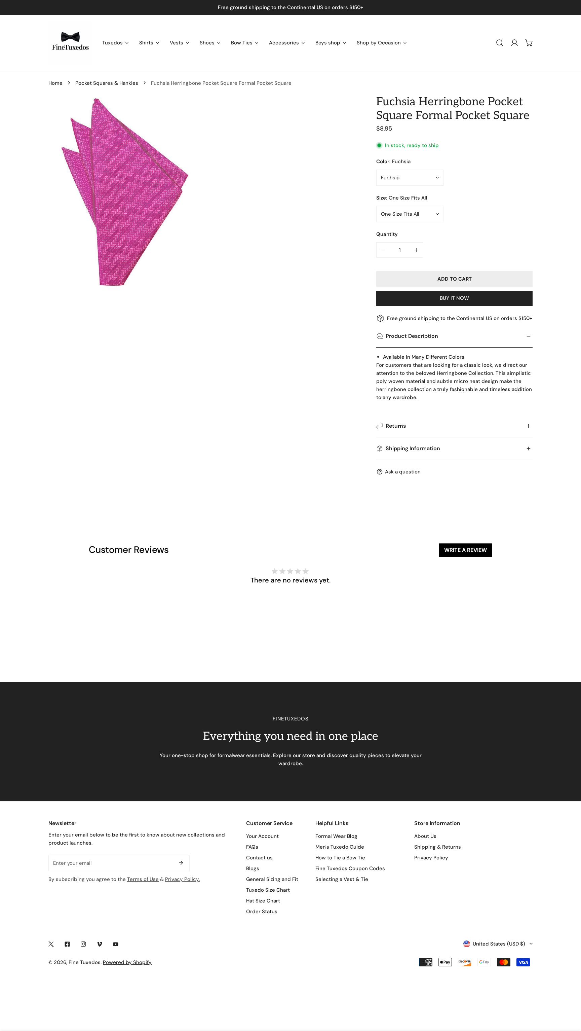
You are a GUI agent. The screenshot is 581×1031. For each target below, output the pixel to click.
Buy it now (454, 298)
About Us (425, 836)
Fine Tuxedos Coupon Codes (350, 868)
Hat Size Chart (263, 900)
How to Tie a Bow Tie (340, 857)
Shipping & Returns (437, 847)
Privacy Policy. (182, 879)
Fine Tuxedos (85, 962)
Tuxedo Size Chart (268, 890)
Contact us (259, 857)
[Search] (499, 42)
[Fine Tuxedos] (70, 43)
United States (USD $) (499, 943)
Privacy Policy (431, 857)
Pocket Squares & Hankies (106, 83)
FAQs (252, 847)
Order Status (261, 911)
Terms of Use (143, 879)
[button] (529, 42)
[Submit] (181, 862)
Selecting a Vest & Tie (341, 879)
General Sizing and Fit (272, 879)
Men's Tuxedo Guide (339, 847)
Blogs (252, 868)
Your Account (262, 836)
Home (55, 83)
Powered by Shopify (127, 962)
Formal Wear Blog (336, 836)
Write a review (465, 550)
